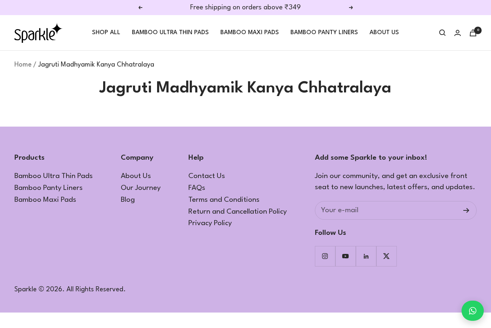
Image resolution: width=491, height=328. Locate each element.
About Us (384, 33)
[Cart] (473, 32)
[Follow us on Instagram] (325, 256)
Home (23, 65)
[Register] (466, 210)
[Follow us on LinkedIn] (366, 256)
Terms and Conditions (224, 200)
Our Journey (141, 188)
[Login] (457, 33)
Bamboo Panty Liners (324, 33)
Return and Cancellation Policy (237, 211)
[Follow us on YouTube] (345, 256)
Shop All (106, 33)
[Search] (442, 32)
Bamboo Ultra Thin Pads (170, 33)
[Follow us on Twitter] (386, 256)
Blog (128, 200)
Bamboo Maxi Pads (249, 33)
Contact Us (206, 176)
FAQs (196, 188)
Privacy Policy (210, 223)
